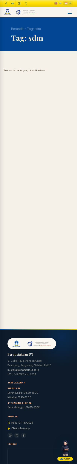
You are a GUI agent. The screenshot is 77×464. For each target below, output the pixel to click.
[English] (58, 3)
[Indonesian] (68, 3)
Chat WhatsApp (20, 428)
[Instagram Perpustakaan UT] (19, 3)
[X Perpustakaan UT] (16, 435)
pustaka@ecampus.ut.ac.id (23, 369)
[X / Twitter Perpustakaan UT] (26, 3)
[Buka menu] (70, 12)
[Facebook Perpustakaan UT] (6, 3)
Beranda (17, 29)
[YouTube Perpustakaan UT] (12, 3)
